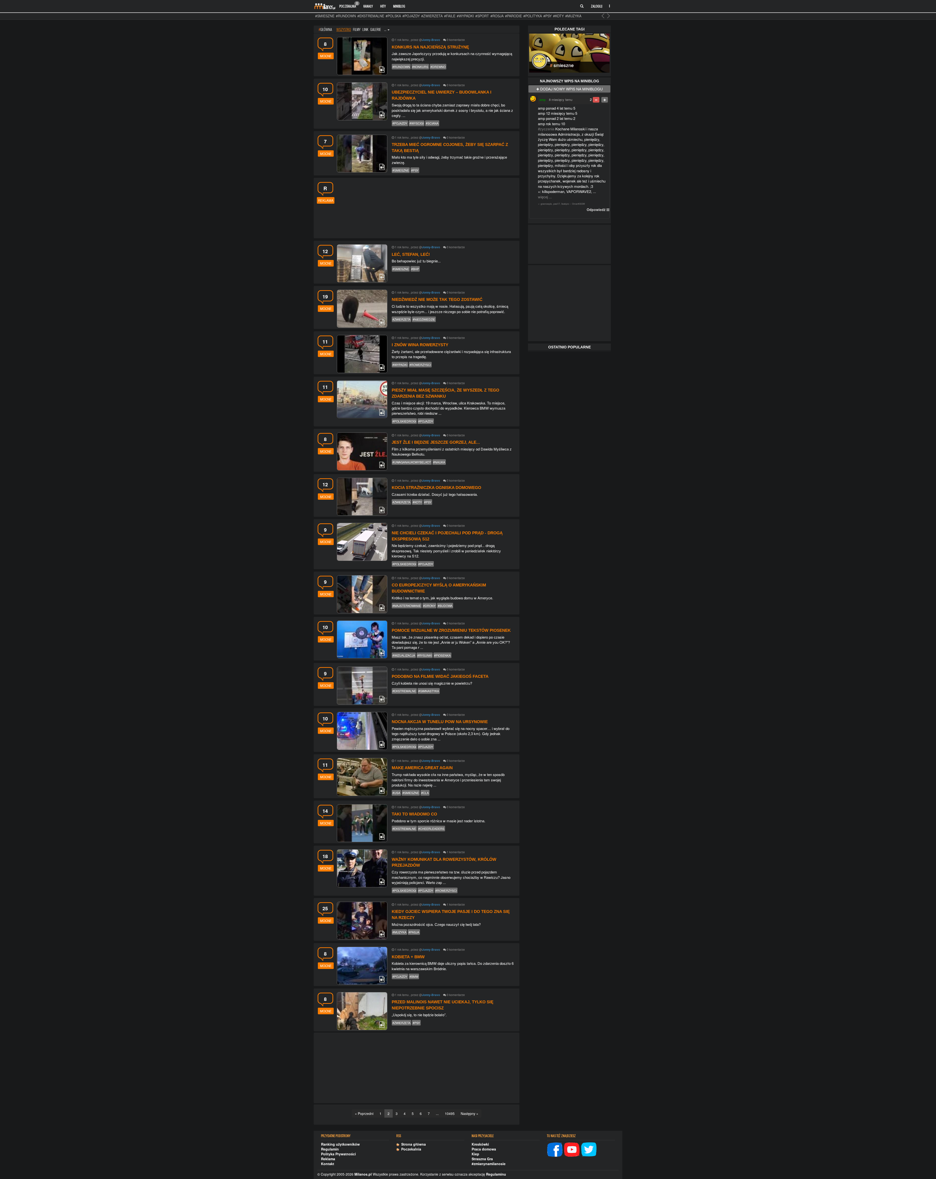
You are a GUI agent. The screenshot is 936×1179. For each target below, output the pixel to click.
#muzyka (573, 15)
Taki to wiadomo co (414, 814)
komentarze (457, 40)
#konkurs (420, 67)
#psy (547, 15)
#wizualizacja (403, 655)
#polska (393, 15)
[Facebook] (555, 1149)
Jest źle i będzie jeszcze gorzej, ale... (436, 442)
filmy (357, 29)
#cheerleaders (431, 828)
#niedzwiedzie (424, 319)
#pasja (414, 932)
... (385, 29)
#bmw (414, 976)
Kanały (368, 6)
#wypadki (465, 15)
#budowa (445, 606)
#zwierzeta (432, 15)
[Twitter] (589, 1149)
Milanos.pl (363, 1174)
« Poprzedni (364, 1113)
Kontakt (327, 1163)
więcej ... (545, 196)
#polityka (532, 15)
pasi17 (556, 203)
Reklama (328, 1158)
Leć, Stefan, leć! (411, 254)
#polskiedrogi (404, 421)
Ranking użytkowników (340, 1144)
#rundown (346, 15)
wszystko (343, 29)
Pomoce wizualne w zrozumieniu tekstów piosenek (451, 630)
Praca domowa (484, 1149)
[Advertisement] (427, 207)
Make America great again (422, 768)
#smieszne (324, 15)
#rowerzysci (420, 365)
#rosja (497, 15)
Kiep (475, 1153)
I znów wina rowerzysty (420, 345)
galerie (375, 29)
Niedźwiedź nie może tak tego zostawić (437, 299)
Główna (325, 29)
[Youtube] (572, 1149)
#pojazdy (411, 15)
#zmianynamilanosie (489, 1163)
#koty (558, 15)
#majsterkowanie (406, 606)
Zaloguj (596, 6)
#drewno (438, 67)
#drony (429, 606)
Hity (383, 6)
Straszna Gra (482, 1158)
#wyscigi (417, 123)
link (365, 29)
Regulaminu (496, 1174)
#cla (425, 793)
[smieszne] (569, 52)
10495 (450, 1113)
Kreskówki (480, 1144)
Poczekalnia (348, 5)
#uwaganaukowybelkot (411, 462)
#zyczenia (546, 128)
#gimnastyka (428, 691)
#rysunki (424, 655)
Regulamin (330, 1149)
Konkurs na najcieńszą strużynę (430, 47)
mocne (326, 56)
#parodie (513, 15)
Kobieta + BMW (408, 957)
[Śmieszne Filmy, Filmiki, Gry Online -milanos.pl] (324, 6)
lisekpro (565, 203)
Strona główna (412, 1144)
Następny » (469, 1113)
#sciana (432, 123)
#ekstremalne (370, 15)
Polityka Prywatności (338, 1153)
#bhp (415, 269)
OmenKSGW (578, 203)
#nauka (439, 462)
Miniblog (399, 6)
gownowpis (546, 203)
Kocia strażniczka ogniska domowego (436, 487)
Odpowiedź (596, 209)
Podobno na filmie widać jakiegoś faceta (440, 676)
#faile (449, 15)
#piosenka (442, 655)
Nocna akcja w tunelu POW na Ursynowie (440, 721)
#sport (482, 15)
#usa (396, 793)
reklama (325, 200)
